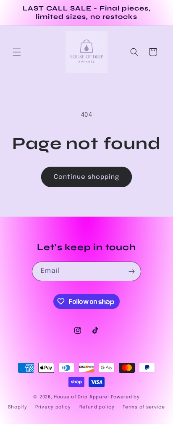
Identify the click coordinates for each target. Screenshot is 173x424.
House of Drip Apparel (81, 397)
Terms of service (144, 407)
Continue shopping (86, 177)
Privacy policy (53, 407)
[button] (17, 52)
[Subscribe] (131, 271)
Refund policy (97, 407)
